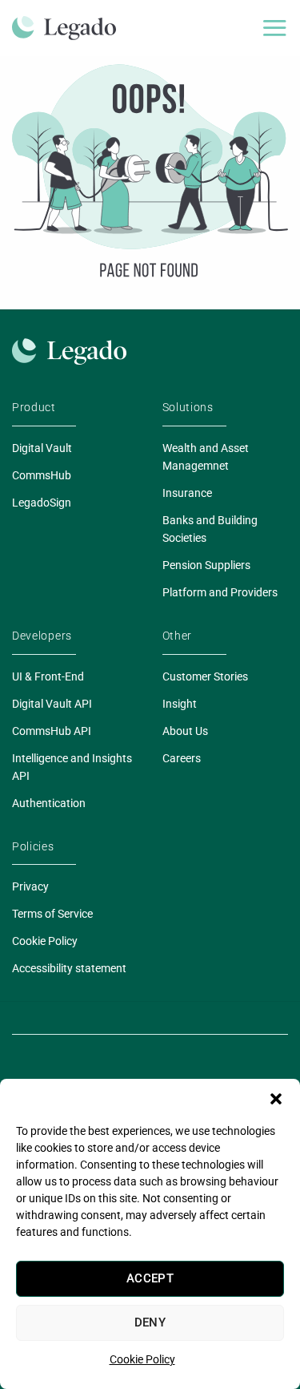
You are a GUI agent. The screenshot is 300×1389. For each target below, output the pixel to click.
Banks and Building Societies (210, 529)
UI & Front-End (48, 676)
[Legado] (70, 28)
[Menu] (274, 27)
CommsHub (41, 475)
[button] (276, 1099)
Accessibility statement (69, 968)
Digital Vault (42, 448)
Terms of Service (52, 913)
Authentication (49, 803)
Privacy (30, 886)
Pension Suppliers (206, 565)
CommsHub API (51, 731)
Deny (150, 1322)
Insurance (187, 493)
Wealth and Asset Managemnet (205, 457)
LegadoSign (41, 502)
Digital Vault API (52, 703)
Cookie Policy (142, 1359)
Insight (179, 703)
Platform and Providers (220, 592)
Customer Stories (205, 676)
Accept (150, 1278)
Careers (181, 758)
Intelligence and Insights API (72, 767)
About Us (185, 731)
